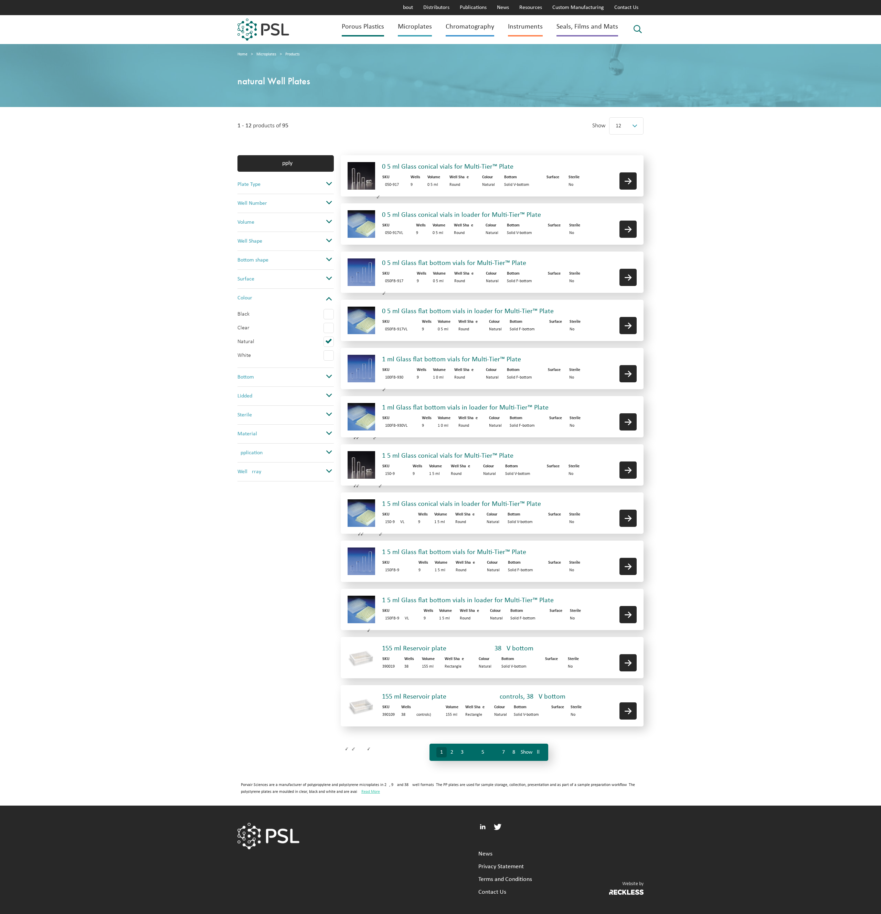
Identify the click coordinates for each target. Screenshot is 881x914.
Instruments (525, 26)
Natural (245, 341)
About (406, 7)
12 (618, 126)
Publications (473, 7)
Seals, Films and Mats (587, 26)
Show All (530, 752)
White (244, 355)
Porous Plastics (363, 26)
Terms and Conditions (505, 879)
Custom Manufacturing (578, 7)
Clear (243, 328)
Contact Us (626, 7)
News (503, 7)
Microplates (415, 26)
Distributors (436, 7)
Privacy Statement (501, 866)
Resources (530, 7)
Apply (286, 163)
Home (242, 54)
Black (243, 314)
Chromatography (470, 26)
